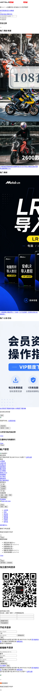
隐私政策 (19, 641)
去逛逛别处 (12, 420)
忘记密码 (3, 665)
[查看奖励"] (0, 690)
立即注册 (29, 457)
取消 (2, 415)
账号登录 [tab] (3, 562)
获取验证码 (21, 635)
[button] (14, 4)
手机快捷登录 (4, 623)
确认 (6, 506)
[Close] (0, 535)
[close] (0, 559)
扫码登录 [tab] (9, 562)
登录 (2, 637)
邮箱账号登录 (4, 620)
